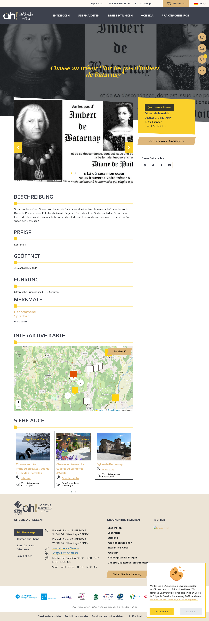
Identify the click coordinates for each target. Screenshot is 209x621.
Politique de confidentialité (107, 616)
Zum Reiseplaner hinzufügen (166, 141)
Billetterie (179, 3)
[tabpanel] (73, 549)
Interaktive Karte (118, 547)
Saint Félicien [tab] (24, 556)
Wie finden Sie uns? (120, 542)
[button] (71, 173)
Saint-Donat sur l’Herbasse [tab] (26, 547)
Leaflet (100, 410)
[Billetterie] (202, 48)
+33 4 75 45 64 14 (155, 125)
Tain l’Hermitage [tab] (26, 532)
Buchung (113, 537)
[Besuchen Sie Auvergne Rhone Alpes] (26, 598)
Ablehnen (191, 611)
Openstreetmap (114, 410)
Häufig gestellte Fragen (122, 557)
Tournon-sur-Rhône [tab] (28, 539)
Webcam (113, 552)
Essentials (114, 532)
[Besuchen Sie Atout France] (107, 597)
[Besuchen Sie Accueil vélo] (96, 599)
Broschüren (115, 527)
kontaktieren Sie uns (66, 548)
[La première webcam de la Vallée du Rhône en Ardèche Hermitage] (202, 37)
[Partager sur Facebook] (145, 165)
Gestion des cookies (49, 616)
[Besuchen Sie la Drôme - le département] (48, 599)
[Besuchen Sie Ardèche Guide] (66, 599)
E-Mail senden (153, 122)
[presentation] (18, 147)
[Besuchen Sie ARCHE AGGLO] (82, 600)
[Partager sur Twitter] (153, 165)
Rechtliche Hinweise (76, 616)
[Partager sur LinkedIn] (161, 165)
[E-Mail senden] (169, 165)
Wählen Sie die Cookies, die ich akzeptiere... (174, 599)
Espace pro (96, 3)
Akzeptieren (161, 611)
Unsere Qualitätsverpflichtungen (128, 562)
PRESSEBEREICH (119, 3)
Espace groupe (143, 3)
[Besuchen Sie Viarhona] (135, 598)
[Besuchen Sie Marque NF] (120, 598)
